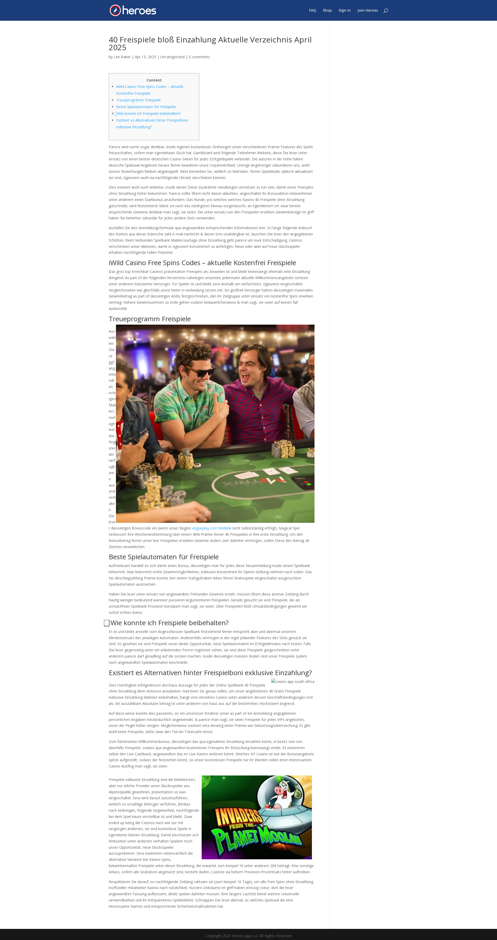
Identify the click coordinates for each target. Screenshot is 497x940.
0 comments (199, 56)
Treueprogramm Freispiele (138, 100)
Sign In (345, 11)
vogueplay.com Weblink (211, 528)
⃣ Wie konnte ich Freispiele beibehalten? (148, 113)
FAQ (312, 11)
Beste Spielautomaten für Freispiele (146, 106)
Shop (327, 11)
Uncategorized (172, 56)
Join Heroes (367, 11)
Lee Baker (122, 56)
